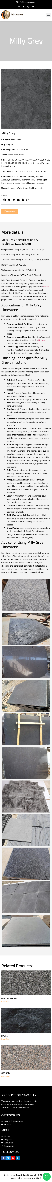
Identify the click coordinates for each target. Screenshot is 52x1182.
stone (46, 287)
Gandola (6, 1073)
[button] (48, 15)
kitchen (41, 340)
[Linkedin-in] (33, 7)
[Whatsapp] (47, 1177)
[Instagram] (28, 7)
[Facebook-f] (19, 7)
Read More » (5, 1001)
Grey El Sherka (9, 998)
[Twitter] (24, 7)
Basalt (5, 1036)
